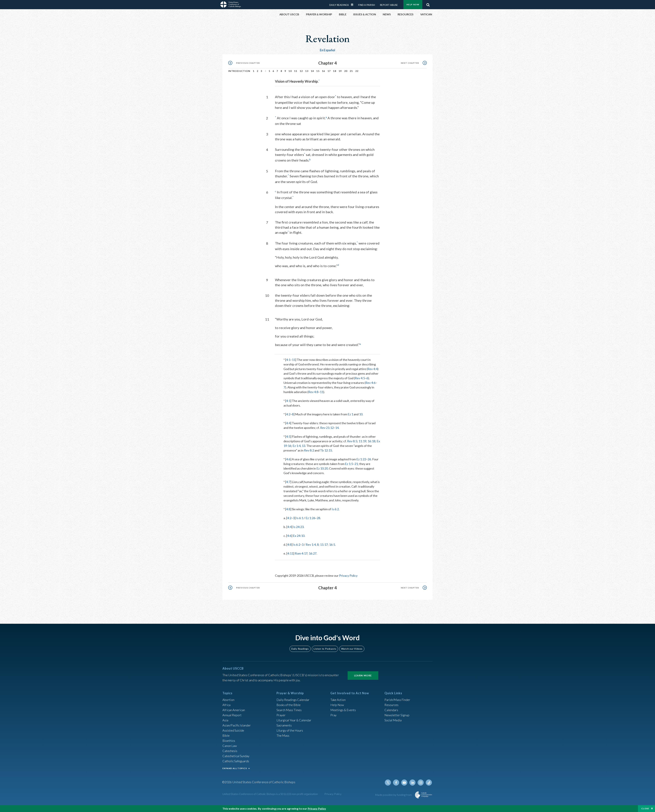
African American (233, 710)
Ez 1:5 (349, 464)
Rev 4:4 (372, 369)
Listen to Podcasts (325, 648)
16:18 (371, 441)
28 (318, 518)
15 (317, 71)
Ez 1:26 (310, 518)
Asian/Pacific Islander (236, 725)
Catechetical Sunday (235, 756)
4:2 (288, 414)
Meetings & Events (343, 710)
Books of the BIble (288, 705)
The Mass (282, 735)
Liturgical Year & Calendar (293, 720)
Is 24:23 (298, 527)
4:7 (288, 482)
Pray (333, 715)
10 (290, 71)
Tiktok (429, 782)
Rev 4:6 (370, 383)
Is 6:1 (299, 518)
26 (369, 459)
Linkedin (412, 782)
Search (428, 3)
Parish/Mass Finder (397, 700)
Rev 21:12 (327, 428)
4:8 (288, 509)
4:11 (290, 553)
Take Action (338, 700)
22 (357, 71)
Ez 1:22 (361, 459)
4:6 (288, 459)
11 (295, 71)
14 (312, 71)
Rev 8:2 (309, 450)
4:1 (288, 360)
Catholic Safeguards (235, 761)
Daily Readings (339, 4)
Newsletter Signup (396, 715)
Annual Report (232, 715)
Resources (391, 705)
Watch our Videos (351, 648)
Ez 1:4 (297, 446)
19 (340, 71)
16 (323, 71)
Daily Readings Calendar (353, 4)
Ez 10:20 (322, 468)
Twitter (388, 782)
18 (334, 71)
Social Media (393, 720)
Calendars (391, 710)
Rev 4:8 (313, 392)
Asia (225, 720)
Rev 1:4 (311, 544)
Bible (226, 735)
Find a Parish (366, 4)
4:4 (288, 423)
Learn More (363, 675)
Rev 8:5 (352, 441)
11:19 (362, 441)
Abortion (228, 700)
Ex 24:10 (298, 536)
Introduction (239, 71)
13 (306, 71)
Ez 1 (350, 414)
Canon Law (229, 746)
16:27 (312, 553)
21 (351, 71)
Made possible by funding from (393, 794)
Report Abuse (389, 4)
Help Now (412, 4)
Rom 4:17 (301, 553)
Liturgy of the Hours (289, 730)
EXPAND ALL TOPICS (234, 768)
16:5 (332, 544)
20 (345, 71)
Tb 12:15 (326, 450)
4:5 (288, 436)
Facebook (396, 782)
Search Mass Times (289, 710)
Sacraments (284, 725)
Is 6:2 (335, 509)
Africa (226, 705)
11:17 (324, 544)
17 (329, 71)
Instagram (421, 782)
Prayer (281, 715)
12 (301, 71)
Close (645, 808)
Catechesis (229, 751)
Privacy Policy (348, 575)
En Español (327, 50)
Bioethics (228, 740)
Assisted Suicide (233, 730)
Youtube (404, 782)
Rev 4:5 (360, 378)
